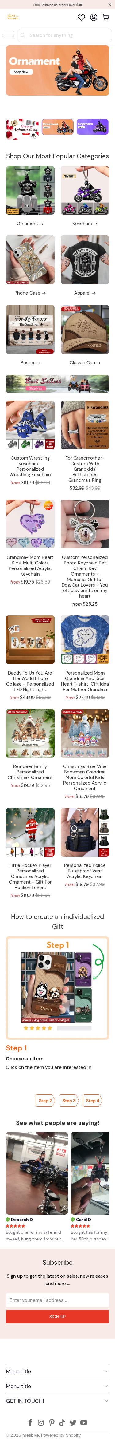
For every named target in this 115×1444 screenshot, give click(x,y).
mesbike (30, 1435)
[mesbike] (13, 17)
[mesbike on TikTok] (62, 1423)
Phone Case (30, 266)
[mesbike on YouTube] (83, 1423)
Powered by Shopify (61, 1435)
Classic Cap (85, 336)
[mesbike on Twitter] (73, 1423)
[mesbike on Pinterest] (51, 1423)
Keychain (85, 197)
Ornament (30, 197)
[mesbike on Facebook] (30, 1423)
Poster (30, 336)
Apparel (85, 266)
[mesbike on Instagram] (41, 1423)
